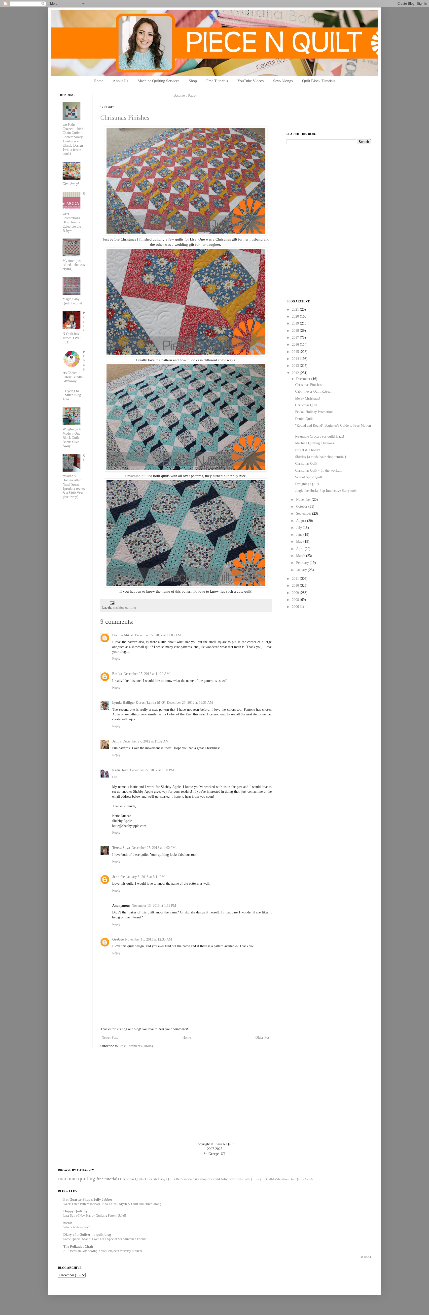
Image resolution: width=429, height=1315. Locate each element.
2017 (296, 337)
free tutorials (108, 1179)
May (299, 541)
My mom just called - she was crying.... (74, 265)
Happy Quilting (75, 1211)
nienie (67, 1223)
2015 (296, 352)
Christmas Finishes (124, 117)
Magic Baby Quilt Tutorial (72, 301)
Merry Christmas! (307, 398)
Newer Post (110, 1037)
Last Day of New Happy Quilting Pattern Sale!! (94, 1215)
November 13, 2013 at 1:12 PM (154, 905)
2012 (296, 373)
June (299, 534)
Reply (116, 658)
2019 (296, 323)
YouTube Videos (250, 81)
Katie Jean (120, 770)
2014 (296, 359)
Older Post (262, 1037)
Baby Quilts (166, 1179)
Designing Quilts (307, 484)
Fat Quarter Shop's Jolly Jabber (87, 1199)
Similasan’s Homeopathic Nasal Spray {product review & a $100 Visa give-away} (74, 476)
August (301, 521)
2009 (296, 593)
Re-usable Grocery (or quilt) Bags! (319, 436)
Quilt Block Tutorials (318, 81)
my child (214, 1179)
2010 (296, 585)
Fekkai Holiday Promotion (314, 412)
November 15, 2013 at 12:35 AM (148, 939)
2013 (296, 366)
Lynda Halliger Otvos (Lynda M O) (138, 702)
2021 (296, 309)
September (304, 513)
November (304, 499)
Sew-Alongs (283, 81)
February (303, 563)
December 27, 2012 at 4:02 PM (154, 848)
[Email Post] (111, 602)
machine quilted (139, 476)
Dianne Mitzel (122, 635)
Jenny (116, 741)
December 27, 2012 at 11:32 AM (146, 741)
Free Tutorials (217, 81)
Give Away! (71, 184)
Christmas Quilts (131, 1179)
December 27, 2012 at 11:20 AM (147, 674)
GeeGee (118, 939)
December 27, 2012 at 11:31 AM (190, 702)
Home (98, 81)
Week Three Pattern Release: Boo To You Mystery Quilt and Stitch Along (112, 1204)
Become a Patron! (186, 95)
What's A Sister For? (76, 1227)
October (302, 506)
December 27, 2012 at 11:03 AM (158, 635)
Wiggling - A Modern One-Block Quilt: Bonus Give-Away (72, 437)
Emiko (117, 674)
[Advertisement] (323, 183)
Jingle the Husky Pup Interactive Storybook (326, 491)
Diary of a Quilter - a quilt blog (87, 1234)
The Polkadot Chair (78, 1246)
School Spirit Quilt (308, 477)
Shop (193, 81)
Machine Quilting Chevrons (314, 443)
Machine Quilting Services (158, 81)
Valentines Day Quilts (289, 1179)
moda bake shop (195, 1179)
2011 (296, 578)
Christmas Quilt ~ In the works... (318, 470)
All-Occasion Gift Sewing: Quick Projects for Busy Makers (102, 1251)
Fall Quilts (251, 1179)
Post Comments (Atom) (136, 1046)
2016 (296, 344)
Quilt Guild (266, 1179)
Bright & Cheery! (307, 450)
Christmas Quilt (306, 405)
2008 (296, 600)
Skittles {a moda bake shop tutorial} (320, 457)
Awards (309, 1179)
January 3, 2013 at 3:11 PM (145, 877)
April (300, 549)
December (303, 379)
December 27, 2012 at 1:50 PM (152, 770)
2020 (296, 316)
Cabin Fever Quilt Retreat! (314, 391)
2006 (296, 607)
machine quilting (124, 607)
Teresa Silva (121, 848)
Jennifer (118, 877)
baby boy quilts (232, 1179)
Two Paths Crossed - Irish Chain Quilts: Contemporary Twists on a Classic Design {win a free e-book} (74, 129)
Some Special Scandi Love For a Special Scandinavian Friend (104, 1239)
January (302, 570)
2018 (296, 330)
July (299, 528)
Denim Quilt (304, 419)
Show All (365, 1256)
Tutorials (150, 1179)
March (301, 556)
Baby (179, 1179)
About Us (120, 81)
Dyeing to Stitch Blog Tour (72, 395)
